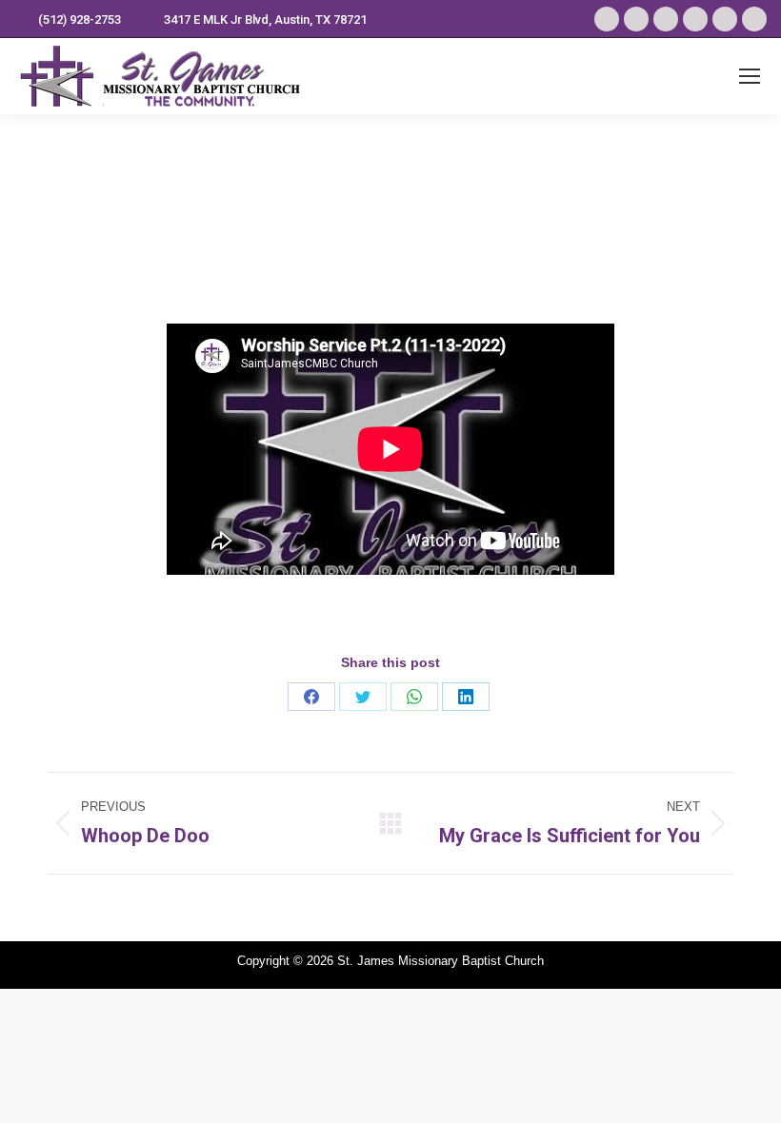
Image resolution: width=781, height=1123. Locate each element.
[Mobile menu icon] (749, 76)
